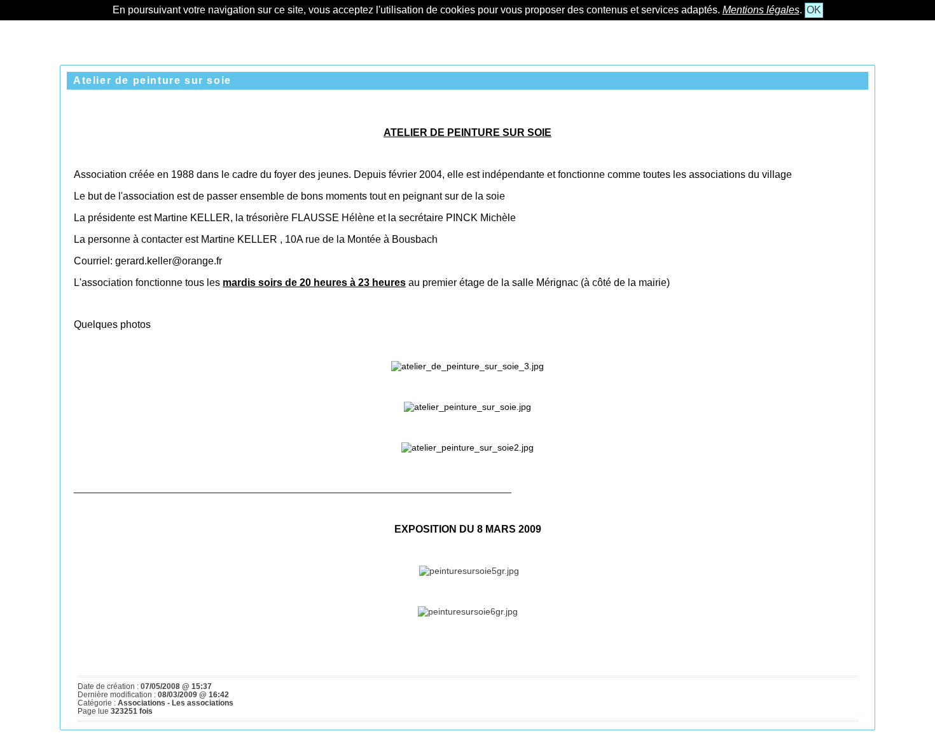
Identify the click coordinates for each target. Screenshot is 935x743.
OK (814, 9)
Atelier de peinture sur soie (152, 80)
